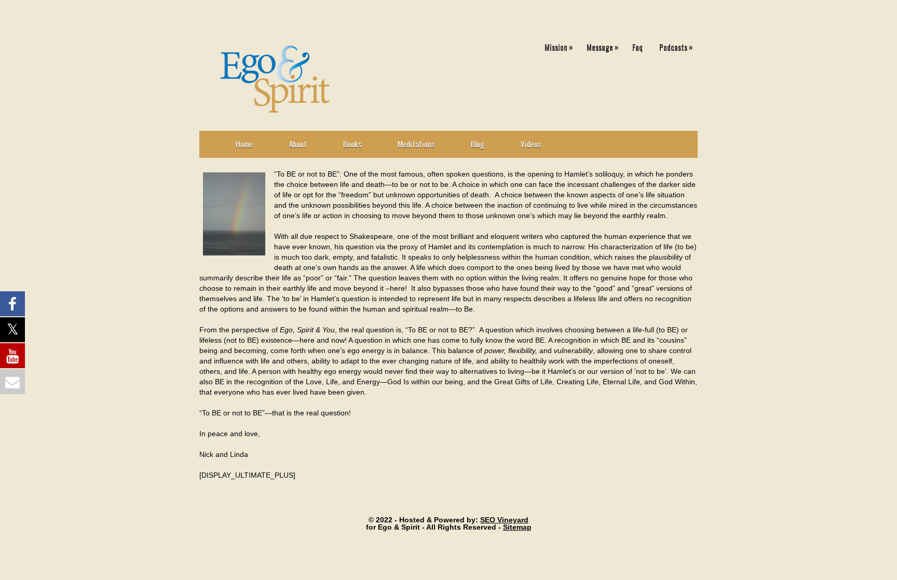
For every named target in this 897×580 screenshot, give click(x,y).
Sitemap (517, 527)
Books (352, 144)
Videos (531, 144)
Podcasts (675, 46)
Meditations (416, 144)
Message (602, 46)
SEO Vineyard (504, 520)
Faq (637, 46)
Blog (477, 144)
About (298, 144)
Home (244, 144)
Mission (559, 46)
